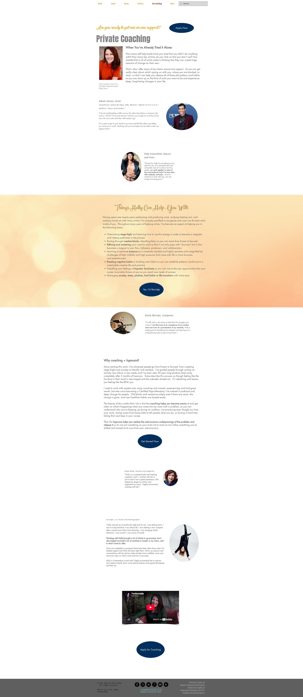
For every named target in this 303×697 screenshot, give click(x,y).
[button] (126, 3)
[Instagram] (142, 684)
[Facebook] (137, 684)
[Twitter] (148, 684)
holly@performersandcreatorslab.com (194, 692)
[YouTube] (160, 684)
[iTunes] (154, 684)
